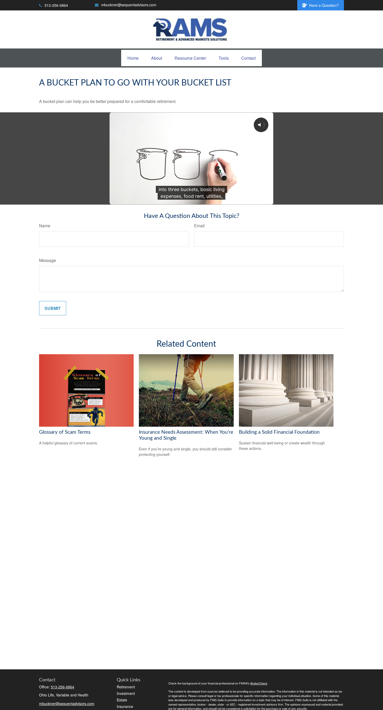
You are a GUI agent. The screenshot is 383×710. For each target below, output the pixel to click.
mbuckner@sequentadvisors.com (128, 4)
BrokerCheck (258, 683)
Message (47, 260)
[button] (133, 58)
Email (199, 226)
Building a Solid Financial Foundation (279, 432)
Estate (122, 699)
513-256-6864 (56, 5)
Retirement (126, 686)
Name (44, 226)
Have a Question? (324, 5)
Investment (126, 693)
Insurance (125, 706)
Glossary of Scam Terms (64, 432)
